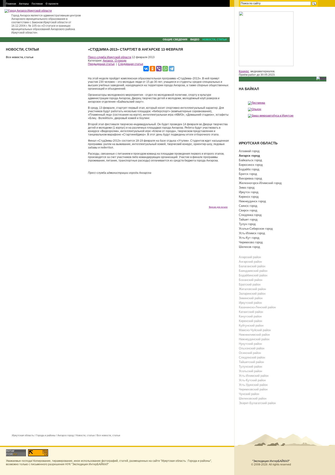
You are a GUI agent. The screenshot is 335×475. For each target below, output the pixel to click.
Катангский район (251, 312)
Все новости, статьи (19, 57)
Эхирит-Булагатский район (257, 403)
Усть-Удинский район (253, 385)
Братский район (249, 284)
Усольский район (250, 371)
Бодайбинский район (253, 275)
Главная (11, 3)
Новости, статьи (214, 39)
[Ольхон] (254, 109)
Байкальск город (250, 160)
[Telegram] (171, 68)
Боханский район (250, 280)
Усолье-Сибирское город (256, 228)
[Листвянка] (256, 102)
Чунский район (249, 394)
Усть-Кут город (249, 237)
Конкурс (244, 71)
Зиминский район (251, 298)
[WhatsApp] (165, 68)
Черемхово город (251, 242)
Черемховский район (253, 389)
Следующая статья (130, 64)
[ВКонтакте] (146, 68)
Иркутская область (23, 435)
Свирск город (248, 210)
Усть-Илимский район (253, 375)
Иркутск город (248, 192)
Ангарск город (65, 435)
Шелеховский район (252, 398)
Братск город (248, 174)
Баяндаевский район (253, 271)
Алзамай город (249, 151)
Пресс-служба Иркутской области (109, 57)
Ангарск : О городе (114, 60)
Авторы (24, 3)
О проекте (52, 3)
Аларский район (250, 257)
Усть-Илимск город (252, 233)
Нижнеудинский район (254, 339)
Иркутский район (250, 302)
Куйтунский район (251, 325)
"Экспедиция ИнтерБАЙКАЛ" (271, 461)
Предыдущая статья (101, 64)
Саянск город (248, 206)
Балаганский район (252, 266)
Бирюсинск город (251, 164)
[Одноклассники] (152, 68)
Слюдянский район (252, 357)
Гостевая (37, 3)
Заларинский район (252, 293)
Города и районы (45, 435)
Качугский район (250, 316)
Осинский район (250, 353)
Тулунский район (250, 366)
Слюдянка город (250, 215)
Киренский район (250, 321)
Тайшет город (248, 219)
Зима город (247, 187)
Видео (194, 39)
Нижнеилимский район (254, 334)
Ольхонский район (251, 348)
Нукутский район (250, 343)
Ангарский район (250, 261)
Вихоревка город (250, 178)
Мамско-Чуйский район (255, 330)
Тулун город (247, 224)
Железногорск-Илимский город (260, 183)
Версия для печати (218, 207)
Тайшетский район (251, 362)
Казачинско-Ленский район (257, 307)
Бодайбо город (249, 169)
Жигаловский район (252, 289)
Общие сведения (175, 39)
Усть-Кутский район (252, 380)
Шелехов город (249, 247)
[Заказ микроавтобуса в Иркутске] (271, 115)
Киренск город (249, 196)
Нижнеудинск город (252, 201)
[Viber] (159, 68)
